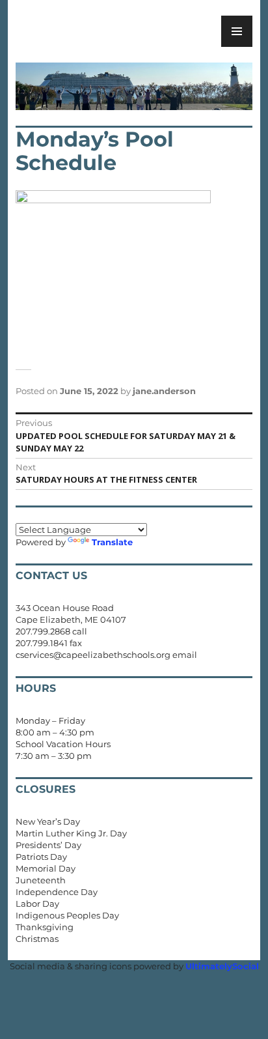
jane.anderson (164, 391)
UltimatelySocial (222, 966)
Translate (112, 542)
